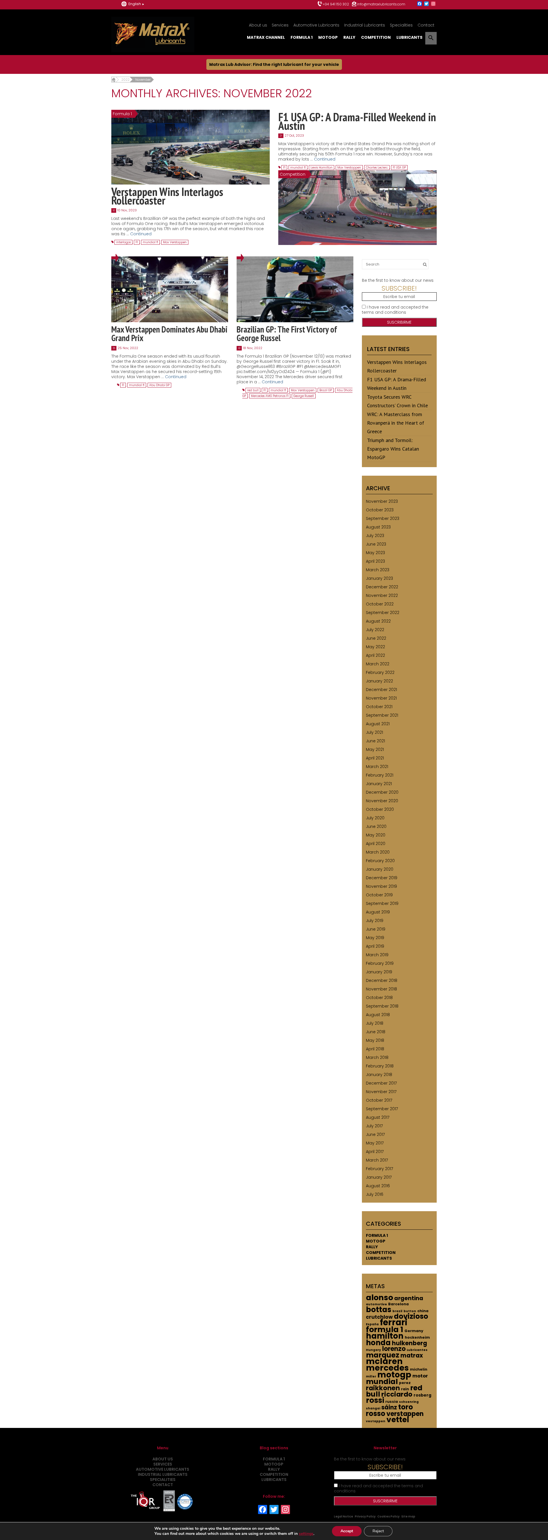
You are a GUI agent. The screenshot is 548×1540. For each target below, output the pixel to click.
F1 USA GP (399, 167)
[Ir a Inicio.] (113, 79)
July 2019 (374, 920)
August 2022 (378, 621)
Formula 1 (302, 37)
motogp (394, 1374)
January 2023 (379, 578)
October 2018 (379, 997)
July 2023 (375, 535)
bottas (378, 1309)
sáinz (389, 1407)
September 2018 (382, 1006)
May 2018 (375, 1040)
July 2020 (375, 818)
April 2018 (375, 1049)
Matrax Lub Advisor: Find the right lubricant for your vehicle (274, 64)
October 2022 (380, 604)
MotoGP (328, 37)
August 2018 (378, 1015)
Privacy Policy (365, 1516)
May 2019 (375, 938)
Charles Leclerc (377, 167)
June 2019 (375, 929)
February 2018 (380, 1066)
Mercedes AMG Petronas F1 (270, 396)
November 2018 (381, 989)
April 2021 (375, 758)
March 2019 (377, 955)
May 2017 (375, 1143)
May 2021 (375, 749)
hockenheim (417, 1337)
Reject (378, 1531)
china (422, 1311)
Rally (349, 37)
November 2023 (382, 501)
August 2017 (377, 1117)
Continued (141, 234)
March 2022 (377, 664)
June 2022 (376, 638)
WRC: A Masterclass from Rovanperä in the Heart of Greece (395, 423)
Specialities (401, 25)
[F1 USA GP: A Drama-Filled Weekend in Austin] (357, 207)
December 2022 (382, 587)
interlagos (123, 242)
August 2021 (378, 724)
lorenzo (394, 1348)
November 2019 (381, 886)
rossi (375, 1400)
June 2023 (376, 544)
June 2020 (376, 826)
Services (280, 25)
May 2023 (375, 553)
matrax (411, 1355)
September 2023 (382, 518)
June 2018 (375, 1032)
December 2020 (382, 792)
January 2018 (379, 1074)
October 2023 (380, 510)
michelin (418, 1369)
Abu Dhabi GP (159, 385)
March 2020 (378, 852)
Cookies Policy (388, 1516)
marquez (382, 1355)
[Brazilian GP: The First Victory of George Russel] (295, 289)
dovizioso (411, 1316)
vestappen (375, 1421)
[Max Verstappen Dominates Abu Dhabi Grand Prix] (169, 289)
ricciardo (396, 1394)
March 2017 (377, 1160)
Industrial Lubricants (364, 25)
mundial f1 (150, 242)
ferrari (393, 1322)
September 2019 (382, 903)
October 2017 (379, 1100)
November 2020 (382, 801)
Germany (413, 1331)
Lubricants (409, 37)
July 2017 (374, 1126)
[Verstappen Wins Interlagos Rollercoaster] (190, 147)
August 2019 (378, 912)
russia (391, 1401)
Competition (376, 37)
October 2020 (380, 809)
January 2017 (379, 1177)
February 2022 (380, 672)
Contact (426, 25)
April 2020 (375, 843)
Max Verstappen (175, 242)
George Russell (303, 396)
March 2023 (377, 570)
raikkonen (383, 1388)
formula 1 (384, 1329)
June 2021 (375, 741)
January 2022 (379, 681)
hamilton (385, 1336)
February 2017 (379, 1169)
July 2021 (374, 732)
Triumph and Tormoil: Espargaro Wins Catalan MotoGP (393, 449)
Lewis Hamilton (322, 167)
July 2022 (375, 630)
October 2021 (379, 707)
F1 (137, 242)
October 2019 (379, 895)
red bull (253, 390)
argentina (408, 1298)
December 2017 (381, 1083)
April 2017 (375, 1151)
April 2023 (375, 561)
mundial (382, 1382)
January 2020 (379, 869)
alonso (379, 1297)
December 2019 (381, 878)
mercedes (387, 1367)
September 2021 (382, 715)
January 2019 (379, 972)
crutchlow (379, 1317)
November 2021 (381, 698)
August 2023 (378, 527)
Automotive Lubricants (316, 25)
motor (420, 1376)
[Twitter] (426, 4)
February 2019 (380, 963)
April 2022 (375, 655)
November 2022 (382, 595)
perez (405, 1382)
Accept (347, 1531)
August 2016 (378, 1186)
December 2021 (381, 689)
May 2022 (375, 647)
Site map (408, 1516)
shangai (373, 1408)
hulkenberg (409, 1343)
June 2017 (375, 1134)
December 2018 (381, 980)
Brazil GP (325, 390)
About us (258, 25)
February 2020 (380, 861)
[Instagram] (433, 4)
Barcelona (398, 1304)
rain (405, 1389)
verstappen (405, 1413)
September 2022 (382, 612)
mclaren (384, 1361)
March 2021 (377, 766)
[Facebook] (419, 4)
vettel (397, 1419)
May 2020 (375, 835)
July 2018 (374, 1023)
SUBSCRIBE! (399, 288)
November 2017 (381, 1092)
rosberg (422, 1395)
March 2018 (377, 1057)
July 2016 (374, 1194)
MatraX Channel (266, 37)
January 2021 (379, 784)
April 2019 (375, 946)
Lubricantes (417, 1350)
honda (378, 1343)
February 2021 (379, 775)
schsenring (409, 1402)
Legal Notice (343, 1516)
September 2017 (382, 1109)
